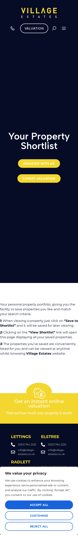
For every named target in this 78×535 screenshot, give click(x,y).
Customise (39, 515)
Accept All (39, 505)
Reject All (39, 526)
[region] (39, 501)
